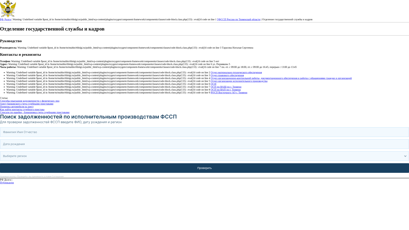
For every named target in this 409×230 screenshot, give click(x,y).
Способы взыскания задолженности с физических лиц (29, 101)
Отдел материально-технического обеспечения (236, 72)
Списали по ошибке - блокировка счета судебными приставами (34, 112)
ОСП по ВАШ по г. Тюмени (226, 86)
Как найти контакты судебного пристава (22, 109)
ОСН (213, 84)
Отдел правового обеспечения (227, 75)
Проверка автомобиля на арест (17, 106)
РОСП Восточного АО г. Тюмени (229, 92)
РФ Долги (5, 19)
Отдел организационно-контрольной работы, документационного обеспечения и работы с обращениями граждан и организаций (281, 78)
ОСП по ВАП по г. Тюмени (226, 89)
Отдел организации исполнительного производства (239, 81)
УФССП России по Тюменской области (238, 19)
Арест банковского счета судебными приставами (26, 103)
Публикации (7, 182)
